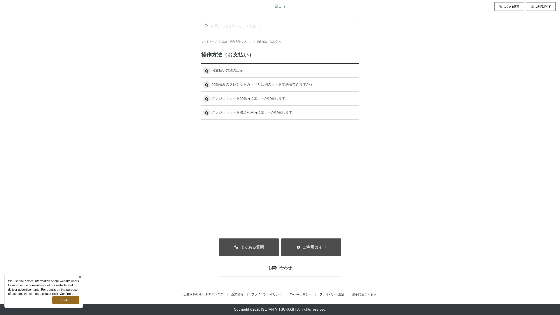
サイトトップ (209, 41)
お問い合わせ (280, 268)
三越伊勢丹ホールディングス (203, 294)
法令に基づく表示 (364, 294)
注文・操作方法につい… (236, 41)
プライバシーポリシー (266, 294)
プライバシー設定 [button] (332, 294)
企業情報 (237, 294)
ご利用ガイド (543, 6)
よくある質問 (511, 6)
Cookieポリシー (301, 294)
